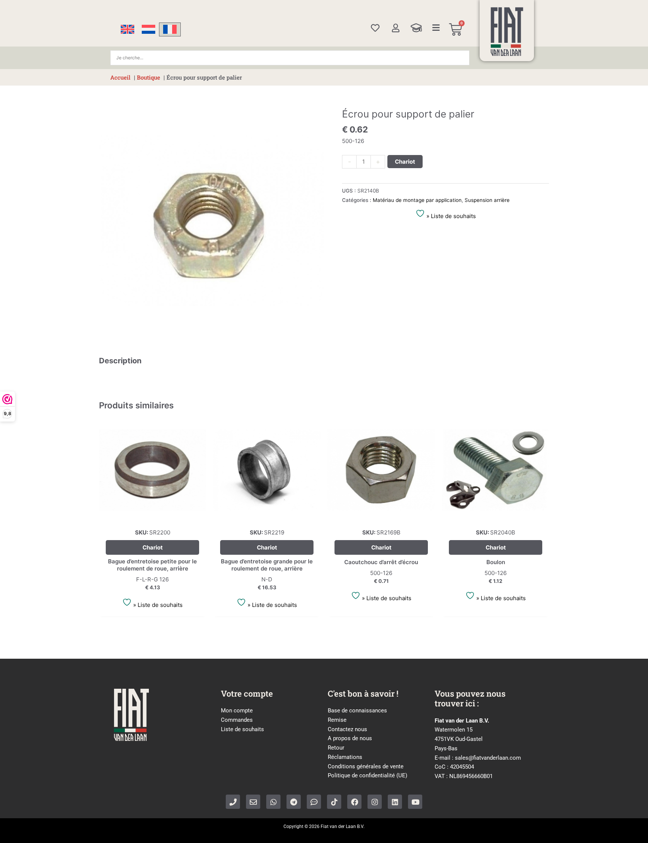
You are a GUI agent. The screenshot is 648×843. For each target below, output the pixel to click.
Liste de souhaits (242, 729)
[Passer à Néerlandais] (148, 29)
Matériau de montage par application (417, 200)
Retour (336, 747)
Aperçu (152, 516)
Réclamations (345, 757)
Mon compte (237, 710)
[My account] (395, 28)
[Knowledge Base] (416, 27)
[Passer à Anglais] (127, 29)
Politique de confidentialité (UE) (367, 775)
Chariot (405, 161)
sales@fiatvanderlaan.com (488, 757)
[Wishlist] (375, 28)
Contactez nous (347, 729)
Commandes (237, 720)
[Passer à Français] (169, 29)
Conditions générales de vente (366, 766)
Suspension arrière (487, 200)
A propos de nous (350, 738)
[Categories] (436, 28)
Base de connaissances (357, 710)
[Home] (507, 31)
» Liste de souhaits (450, 216)
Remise (337, 720)
